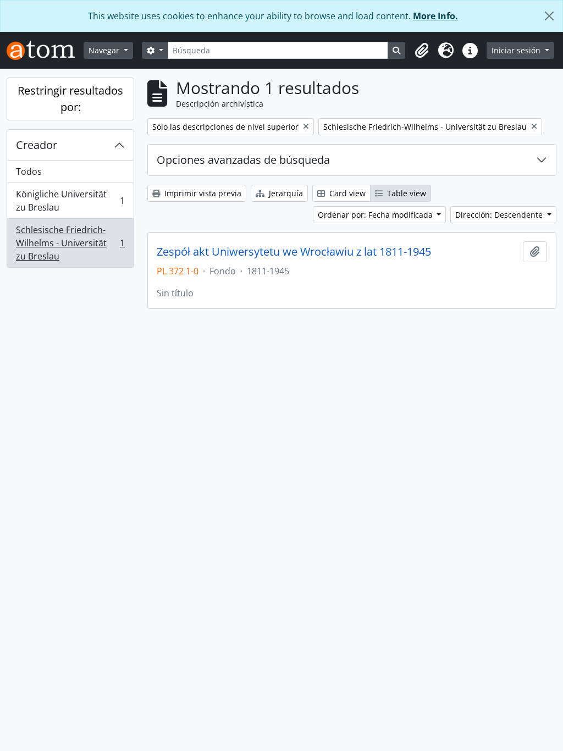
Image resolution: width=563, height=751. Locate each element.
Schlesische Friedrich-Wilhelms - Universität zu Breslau (70, 243)
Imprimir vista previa (201, 193)
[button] (422, 50)
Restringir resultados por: (70, 98)
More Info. (435, 16)
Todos (29, 171)
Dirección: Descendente (500, 214)
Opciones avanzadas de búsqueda (243, 159)
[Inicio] (45, 50)
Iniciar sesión (517, 50)
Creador (36, 144)
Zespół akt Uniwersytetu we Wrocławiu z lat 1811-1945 (294, 251)
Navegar (105, 50)
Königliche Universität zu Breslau (70, 200)
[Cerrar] (549, 16)
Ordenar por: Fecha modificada (376, 214)
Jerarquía (285, 193)
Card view (346, 193)
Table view (405, 193)
